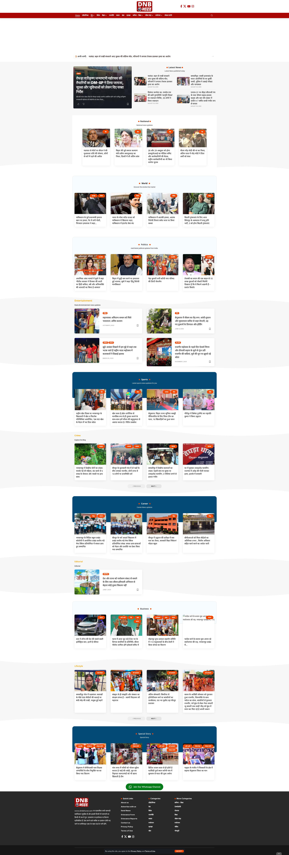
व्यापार (101, 617)
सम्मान (101, 516)
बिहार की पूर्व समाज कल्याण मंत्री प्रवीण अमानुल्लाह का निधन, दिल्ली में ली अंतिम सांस (127, 153)
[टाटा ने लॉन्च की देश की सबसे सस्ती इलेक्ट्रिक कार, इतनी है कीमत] (90, 625)
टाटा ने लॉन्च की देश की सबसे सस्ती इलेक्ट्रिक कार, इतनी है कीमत (89, 640)
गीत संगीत (178, 342)
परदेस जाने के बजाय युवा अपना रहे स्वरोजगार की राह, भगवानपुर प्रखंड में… (197, 642)
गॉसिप (177, 313)
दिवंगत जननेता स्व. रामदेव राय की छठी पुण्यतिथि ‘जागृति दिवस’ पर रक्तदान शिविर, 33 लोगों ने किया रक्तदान (132, 56)
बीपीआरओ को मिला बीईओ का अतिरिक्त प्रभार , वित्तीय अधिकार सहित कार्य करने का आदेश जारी (197, 540)
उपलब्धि (80, 746)
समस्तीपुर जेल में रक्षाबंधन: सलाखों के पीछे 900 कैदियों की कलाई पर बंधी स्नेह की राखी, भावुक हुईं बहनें (89, 697)
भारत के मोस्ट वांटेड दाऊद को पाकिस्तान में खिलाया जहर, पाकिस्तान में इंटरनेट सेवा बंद (123, 220)
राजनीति (101, 257)
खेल (102, 392)
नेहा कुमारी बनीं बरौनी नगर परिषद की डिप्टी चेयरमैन (161, 280)
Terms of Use (150, 851)
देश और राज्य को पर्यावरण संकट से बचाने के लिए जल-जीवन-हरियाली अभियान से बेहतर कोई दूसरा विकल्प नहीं (120, 582)
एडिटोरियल (106, 574)
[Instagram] (193, 6)
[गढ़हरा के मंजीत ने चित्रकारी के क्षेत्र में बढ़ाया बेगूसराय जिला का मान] (198, 754)
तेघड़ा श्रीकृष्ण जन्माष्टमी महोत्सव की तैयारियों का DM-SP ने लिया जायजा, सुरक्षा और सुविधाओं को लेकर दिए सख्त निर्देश (100, 85)
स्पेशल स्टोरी (100, 746)
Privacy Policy (136, 851)
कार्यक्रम (105, 342)
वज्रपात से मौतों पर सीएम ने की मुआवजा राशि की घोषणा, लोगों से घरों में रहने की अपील (96, 153)
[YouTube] (189, 6)
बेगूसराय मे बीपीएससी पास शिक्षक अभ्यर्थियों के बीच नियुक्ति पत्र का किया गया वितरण (89, 770)
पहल (138, 617)
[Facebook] (181, 6)
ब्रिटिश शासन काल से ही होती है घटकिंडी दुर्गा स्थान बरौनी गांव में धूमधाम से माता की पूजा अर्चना (160, 770)
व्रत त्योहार (100, 673)
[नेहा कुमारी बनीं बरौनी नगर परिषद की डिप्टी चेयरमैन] (162, 264)
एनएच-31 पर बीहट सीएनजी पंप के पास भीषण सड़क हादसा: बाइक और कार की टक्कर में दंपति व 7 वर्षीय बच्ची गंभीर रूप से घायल (203, 98)
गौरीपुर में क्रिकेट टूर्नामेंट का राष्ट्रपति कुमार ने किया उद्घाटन (197, 415)
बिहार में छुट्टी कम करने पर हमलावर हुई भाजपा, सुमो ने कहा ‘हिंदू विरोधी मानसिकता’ (125, 281)
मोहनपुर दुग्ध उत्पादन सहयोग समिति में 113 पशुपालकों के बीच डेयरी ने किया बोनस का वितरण (162, 642)
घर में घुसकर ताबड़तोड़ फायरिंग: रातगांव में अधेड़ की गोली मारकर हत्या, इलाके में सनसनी (196, 471)
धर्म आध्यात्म (136, 673)
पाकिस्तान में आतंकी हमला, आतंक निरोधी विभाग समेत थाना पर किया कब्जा (161, 220)
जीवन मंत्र (197, 746)
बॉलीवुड (105, 313)
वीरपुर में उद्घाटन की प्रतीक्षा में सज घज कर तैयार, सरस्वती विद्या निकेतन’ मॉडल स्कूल (162, 540)
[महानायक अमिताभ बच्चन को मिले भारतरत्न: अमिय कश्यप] (87, 321)
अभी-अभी (123, 617)
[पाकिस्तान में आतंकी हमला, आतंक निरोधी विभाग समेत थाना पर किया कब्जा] (162, 203)
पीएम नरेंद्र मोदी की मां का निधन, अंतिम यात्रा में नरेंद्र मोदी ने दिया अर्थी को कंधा (192, 153)
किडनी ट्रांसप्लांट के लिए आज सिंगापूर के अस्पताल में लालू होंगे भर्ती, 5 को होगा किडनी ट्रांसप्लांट (196, 220)
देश (106, 132)
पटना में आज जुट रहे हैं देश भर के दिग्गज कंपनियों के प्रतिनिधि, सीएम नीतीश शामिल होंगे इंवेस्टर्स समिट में (125, 642)
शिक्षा (93, 516)
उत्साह (166, 392)
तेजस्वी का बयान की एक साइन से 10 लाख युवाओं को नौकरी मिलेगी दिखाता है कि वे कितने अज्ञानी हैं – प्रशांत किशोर (198, 283)
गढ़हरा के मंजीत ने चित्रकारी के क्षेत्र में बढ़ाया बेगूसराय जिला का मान (198, 769)
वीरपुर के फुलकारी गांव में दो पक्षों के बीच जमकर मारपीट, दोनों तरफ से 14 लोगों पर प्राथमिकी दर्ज (126, 471)
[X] (185, 6)
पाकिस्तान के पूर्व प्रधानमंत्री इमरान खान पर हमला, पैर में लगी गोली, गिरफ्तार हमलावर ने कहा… (89, 220)
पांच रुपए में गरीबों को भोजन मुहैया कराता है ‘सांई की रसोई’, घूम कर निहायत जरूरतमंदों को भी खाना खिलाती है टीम (125, 772)
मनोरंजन (111, 342)
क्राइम (93, 196)
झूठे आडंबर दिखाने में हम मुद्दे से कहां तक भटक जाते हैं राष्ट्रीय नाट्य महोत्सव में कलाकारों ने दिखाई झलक (119, 350)
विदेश (101, 196)
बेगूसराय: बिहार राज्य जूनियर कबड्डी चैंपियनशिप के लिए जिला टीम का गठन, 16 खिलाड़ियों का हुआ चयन (162, 416)
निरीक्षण (78, 73)
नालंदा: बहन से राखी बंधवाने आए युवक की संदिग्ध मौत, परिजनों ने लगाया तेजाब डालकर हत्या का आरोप (160, 80)
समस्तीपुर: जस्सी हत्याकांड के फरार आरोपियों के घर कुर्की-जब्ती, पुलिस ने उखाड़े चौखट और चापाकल (202, 80)
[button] (179, 851)
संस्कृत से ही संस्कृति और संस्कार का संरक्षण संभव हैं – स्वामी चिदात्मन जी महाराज (126, 697)
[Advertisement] (144, 35)
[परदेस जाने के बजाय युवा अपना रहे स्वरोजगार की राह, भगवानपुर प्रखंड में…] (198, 625)
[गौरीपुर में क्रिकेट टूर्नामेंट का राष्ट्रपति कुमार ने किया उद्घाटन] (198, 399)
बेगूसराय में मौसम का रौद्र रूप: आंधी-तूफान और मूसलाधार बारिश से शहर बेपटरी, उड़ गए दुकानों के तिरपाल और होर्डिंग (193, 321)
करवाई (129, 446)
